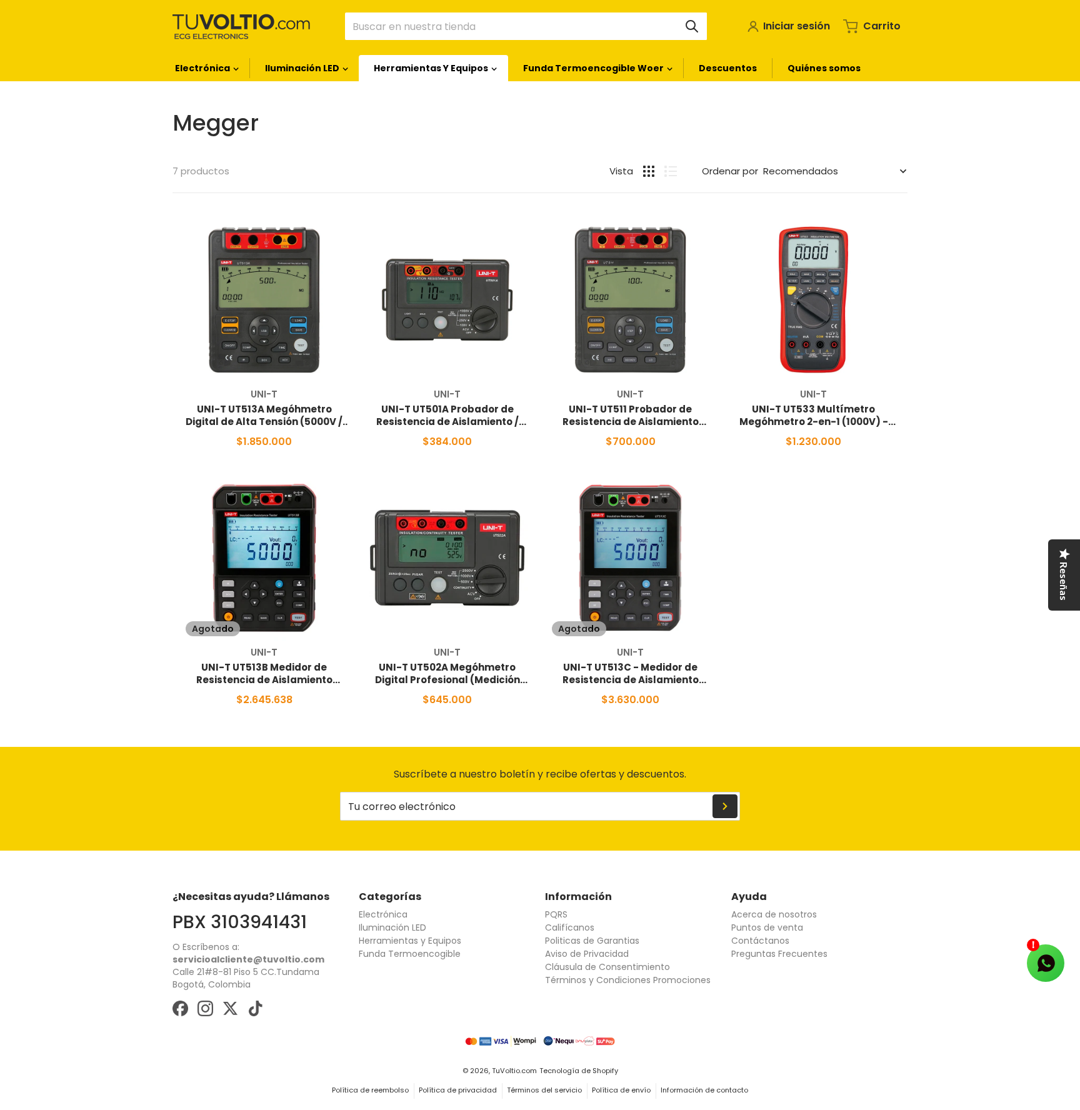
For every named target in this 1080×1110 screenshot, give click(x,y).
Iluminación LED (392, 927)
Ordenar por (730, 171)
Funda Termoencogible (410, 954)
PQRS (556, 914)
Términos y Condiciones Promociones (628, 980)
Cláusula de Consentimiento (607, 967)
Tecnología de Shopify (578, 1071)
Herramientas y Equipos (410, 940)
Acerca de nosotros (774, 914)
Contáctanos (760, 940)
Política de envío (621, 1090)
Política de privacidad (458, 1090)
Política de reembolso (370, 1090)
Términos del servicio (544, 1090)
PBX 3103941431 (239, 921)
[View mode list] (670, 171)
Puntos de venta (767, 927)
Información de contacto (704, 1090)
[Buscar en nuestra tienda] (692, 26)
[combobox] (526, 26)
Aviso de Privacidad (587, 954)
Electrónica (383, 914)
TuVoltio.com (514, 1071)
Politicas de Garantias (592, 940)
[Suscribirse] (725, 806)
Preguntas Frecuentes (779, 954)
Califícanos (569, 927)
